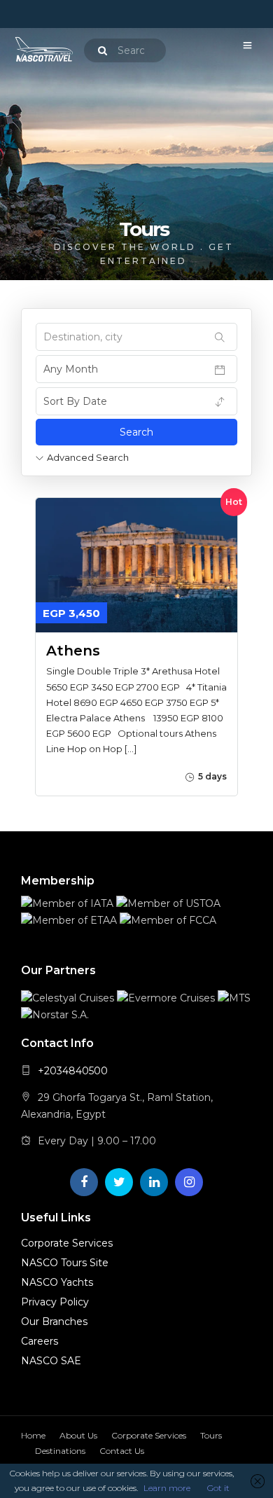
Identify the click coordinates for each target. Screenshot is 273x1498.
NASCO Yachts (57, 1282)
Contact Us (121, 1450)
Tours (211, 1435)
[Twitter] (119, 1182)
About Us (78, 1435)
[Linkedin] (154, 1182)
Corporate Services (67, 1243)
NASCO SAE (51, 1360)
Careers (39, 1341)
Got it (218, 1488)
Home (33, 1435)
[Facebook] (84, 1182)
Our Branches (54, 1321)
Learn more (167, 1488)
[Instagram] (189, 1182)
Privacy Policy (55, 1302)
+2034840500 (73, 1070)
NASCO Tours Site (64, 1262)
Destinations (60, 1450)
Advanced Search (88, 457)
